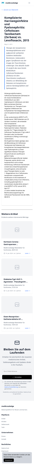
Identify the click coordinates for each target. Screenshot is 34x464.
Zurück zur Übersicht (11, 10)
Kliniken (3, 421)
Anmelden (18, 377)
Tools (3, 427)
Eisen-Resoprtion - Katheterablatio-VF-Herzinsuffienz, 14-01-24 (14, 319)
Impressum (4, 451)
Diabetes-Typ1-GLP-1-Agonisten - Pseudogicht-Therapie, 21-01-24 (15, 281)
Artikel (3, 418)
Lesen (27, 253)
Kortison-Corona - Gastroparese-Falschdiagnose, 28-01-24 (15, 244)
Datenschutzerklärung (11, 387)
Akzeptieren (8, 460)
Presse (3, 436)
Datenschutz (5, 448)
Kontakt (3, 439)
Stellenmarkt (5, 424)
